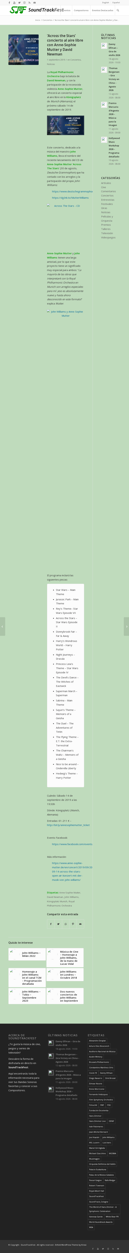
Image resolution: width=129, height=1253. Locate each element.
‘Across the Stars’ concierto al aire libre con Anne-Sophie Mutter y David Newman (65, 44)
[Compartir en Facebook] (51, 924)
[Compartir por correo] (80, 924)
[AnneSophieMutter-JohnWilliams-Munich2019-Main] (23, 49)
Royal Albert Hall (96, 1191)
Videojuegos (108, 237)
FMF (102, 1105)
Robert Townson (96, 1185)
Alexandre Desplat (97, 1040)
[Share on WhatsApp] (65, 924)
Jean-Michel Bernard (98, 1132)
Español (116, 2)
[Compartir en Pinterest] (73, 924)
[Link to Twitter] (19, 2)
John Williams (71, 897)
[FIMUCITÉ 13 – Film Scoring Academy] (2, 626)
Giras (104, 208)
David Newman (55, 897)
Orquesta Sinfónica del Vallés (102, 1164)
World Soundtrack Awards (100, 1222)
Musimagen (94, 1158)
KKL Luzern (94, 1142)
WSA (91, 1227)
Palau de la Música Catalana (101, 1175)
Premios (106, 224)
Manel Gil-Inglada (97, 1148)
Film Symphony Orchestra (101, 1099)
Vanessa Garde (96, 1216)
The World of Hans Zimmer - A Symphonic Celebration (103, 1209)
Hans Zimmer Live (97, 1121)
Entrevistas (107, 199)
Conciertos (75, 59)
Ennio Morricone (96, 1089)
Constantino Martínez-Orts (101, 1067)
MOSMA (112, 1153)
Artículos (106, 183)
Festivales (107, 204)
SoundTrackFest (96, 1196)
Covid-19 (93, 1073)
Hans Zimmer (95, 1116)
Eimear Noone (95, 1083)
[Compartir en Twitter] (58, 924)
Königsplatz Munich (57, 901)
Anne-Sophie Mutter (69, 892)
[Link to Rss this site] (29, 2)
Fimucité (93, 1105)
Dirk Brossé (110, 1078)
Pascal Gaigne (95, 1180)
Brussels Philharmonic (99, 1062)
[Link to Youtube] (14, 2)
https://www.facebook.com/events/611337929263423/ (84, 844)
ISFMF (111, 1121)
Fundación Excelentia (98, 1110)
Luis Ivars (107, 1142)
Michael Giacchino (97, 1153)
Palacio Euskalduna (97, 1169)
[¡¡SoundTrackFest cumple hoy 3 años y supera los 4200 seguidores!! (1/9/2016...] (126, 626)
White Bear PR (112, 1216)
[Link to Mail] (34, 2)
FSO (109, 1105)
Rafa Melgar (110, 1180)
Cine (103, 187)
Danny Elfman (106, 1073)
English (105, 2)
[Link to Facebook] (9, 2)
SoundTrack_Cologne (98, 1201)
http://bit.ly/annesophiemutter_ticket (68, 825)
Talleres (106, 229)
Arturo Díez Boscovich (99, 1046)
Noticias (51, 64)
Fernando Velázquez (98, 1094)
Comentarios (108, 191)
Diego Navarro (95, 1078)
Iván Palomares (96, 1126)
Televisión (107, 233)
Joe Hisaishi (94, 1137)
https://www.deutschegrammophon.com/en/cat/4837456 (85, 191)
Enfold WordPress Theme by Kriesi (70, 1245)
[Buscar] (118, 10)
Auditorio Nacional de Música (102, 1051)
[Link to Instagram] (24, 2)
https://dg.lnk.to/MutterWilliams (70, 197)
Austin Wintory (95, 1056)
